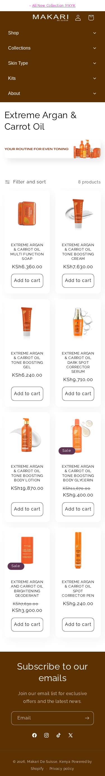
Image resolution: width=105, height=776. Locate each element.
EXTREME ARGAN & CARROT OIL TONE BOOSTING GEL (27, 360)
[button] (91, 17)
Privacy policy (62, 769)
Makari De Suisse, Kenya (49, 762)
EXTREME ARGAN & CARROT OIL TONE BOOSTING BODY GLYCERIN (78, 473)
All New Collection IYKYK (54, 6)
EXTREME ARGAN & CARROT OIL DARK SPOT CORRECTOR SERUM (78, 362)
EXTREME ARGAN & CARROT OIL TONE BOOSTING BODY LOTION (27, 473)
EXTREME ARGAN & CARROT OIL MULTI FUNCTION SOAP (27, 252)
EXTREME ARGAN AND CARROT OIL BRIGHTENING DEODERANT (27, 589)
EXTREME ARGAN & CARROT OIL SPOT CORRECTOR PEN (78, 589)
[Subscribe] (87, 718)
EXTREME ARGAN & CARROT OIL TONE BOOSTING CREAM (78, 252)
